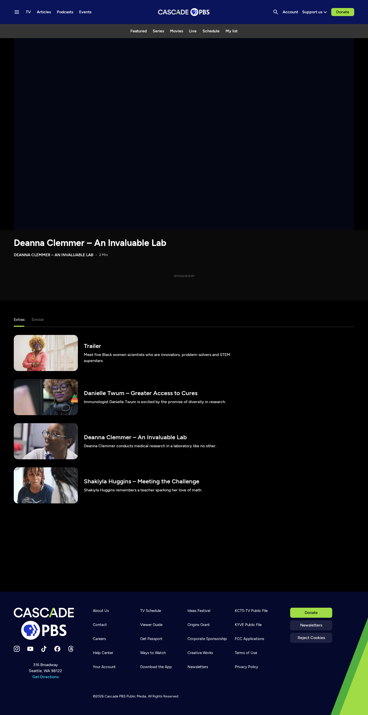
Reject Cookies (311, 637)
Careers (99, 639)
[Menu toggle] (17, 12)
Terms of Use (246, 653)
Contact (100, 624)
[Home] (45, 624)
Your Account (104, 667)
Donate (342, 12)
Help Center (103, 653)
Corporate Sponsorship (207, 639)
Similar (38, 319)
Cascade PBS (115, 696)
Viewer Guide (151, 624)
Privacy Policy (246, 667)
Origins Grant (199, 624)
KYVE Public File (248, 624)
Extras (19, 319)
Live (193, 31)
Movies (176, 31)
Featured (138, 31)
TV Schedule (150, 610)
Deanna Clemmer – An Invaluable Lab (90, 242)
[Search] (276, 12)
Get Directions (45, 676)
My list (232, 31)
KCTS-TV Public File (251, 610)
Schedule (211, 31)
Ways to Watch (153, 653)
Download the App (156, 667)
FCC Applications (249, 639)
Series (158, 31)
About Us (101, 610)
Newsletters (311, 625)
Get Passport (151, 639)
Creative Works (200, 653)
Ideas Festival (199, 610)
